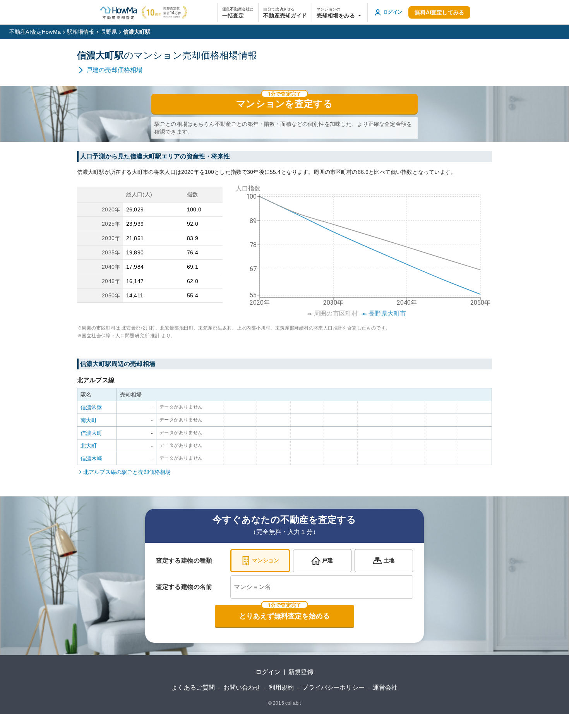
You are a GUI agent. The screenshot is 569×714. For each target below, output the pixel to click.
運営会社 (385, 687)
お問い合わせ (242, 687)
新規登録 (301, 672)
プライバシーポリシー (333, 687)
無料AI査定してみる (439, 12)
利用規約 (281, 687)
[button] (340, 12)
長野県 (109, 32)
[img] (360, 248)
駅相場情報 (80, 32)
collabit (293, 703)
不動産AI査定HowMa (35, 32)
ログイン (268, 672)
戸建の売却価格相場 (114, 70)
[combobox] (321, 587)
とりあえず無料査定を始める (284, 616)
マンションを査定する (284, 103)
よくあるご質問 (193, 687)
